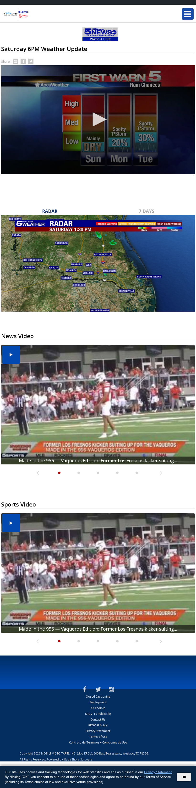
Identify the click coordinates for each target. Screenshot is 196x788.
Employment (98, 702)
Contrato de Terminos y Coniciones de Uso (98, 742)
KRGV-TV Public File (98, 714)
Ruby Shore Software (78, 759)
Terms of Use (98, 737)
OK (183, 777)
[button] (98, 119)
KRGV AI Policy (98, 725)
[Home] (32, 14)
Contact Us (98, 719)
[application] (98, 119)
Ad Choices (98, 708)
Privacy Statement (98, 731)
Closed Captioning (98, 696)
